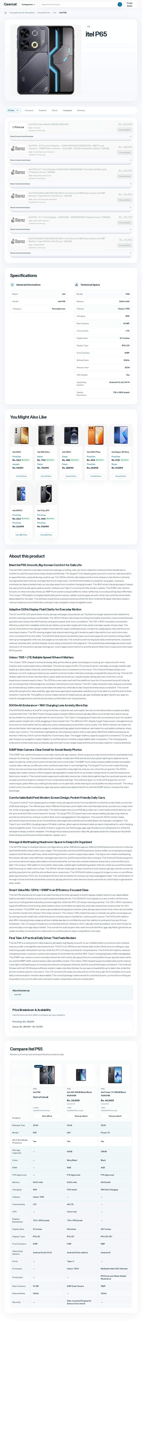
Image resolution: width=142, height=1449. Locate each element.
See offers (47, 1116)
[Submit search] (120, 4)
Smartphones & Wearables (22, 12)
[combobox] (81, 4)
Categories (27, 4)
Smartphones (44, 12)
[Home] (5, 13)
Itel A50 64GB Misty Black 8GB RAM (79, 1094)
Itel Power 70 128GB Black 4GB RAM (113, 1094)
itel (54, 12)
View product (81, 1116)
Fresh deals (129, 4)
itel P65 (36, 1092)
